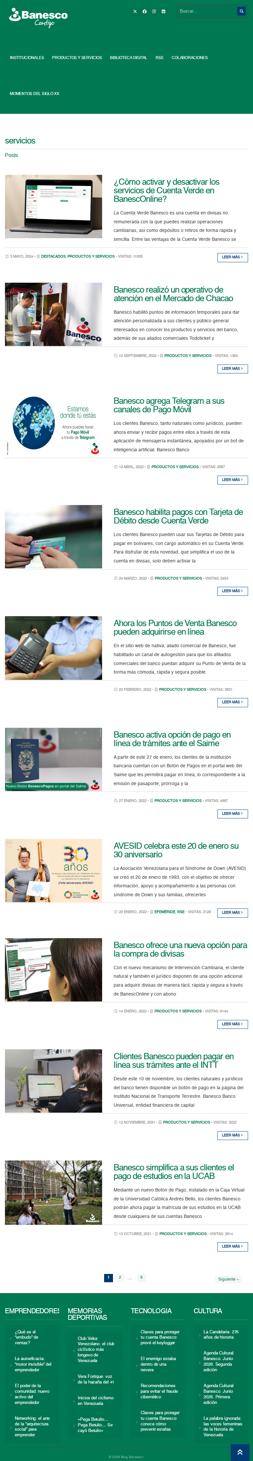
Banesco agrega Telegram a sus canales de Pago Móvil (169, 405)
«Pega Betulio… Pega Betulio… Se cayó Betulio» (95, 1425)
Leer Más (231, 257)
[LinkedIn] (163, 11)
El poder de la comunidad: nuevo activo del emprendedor (32, 1394)
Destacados (53, 257)
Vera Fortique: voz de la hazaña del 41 (96, 1379)
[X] (134, 11)
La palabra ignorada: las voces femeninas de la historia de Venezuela (223, 1427)
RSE (159, 58)
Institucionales (27, 58)
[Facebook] (144, 11)
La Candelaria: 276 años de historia (221, 1335)
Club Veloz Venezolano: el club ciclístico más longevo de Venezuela (96, 1350)
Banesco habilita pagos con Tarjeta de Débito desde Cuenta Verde (178, 516)
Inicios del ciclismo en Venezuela (96, 1401)
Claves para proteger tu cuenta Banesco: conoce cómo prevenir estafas (160, 1421)
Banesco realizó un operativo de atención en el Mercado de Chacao (173, 294)
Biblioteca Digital (128, 58)
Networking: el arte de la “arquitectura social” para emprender (32, 1427)
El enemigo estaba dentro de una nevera (158, 1364)
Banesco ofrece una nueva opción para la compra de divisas (180, 950)
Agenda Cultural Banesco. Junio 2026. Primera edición (218, 1394)
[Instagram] (153, 11)
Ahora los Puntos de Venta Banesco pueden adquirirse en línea (175, 628)
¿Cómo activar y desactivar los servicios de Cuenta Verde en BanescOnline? (166, 191)
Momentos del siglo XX (34, 94)
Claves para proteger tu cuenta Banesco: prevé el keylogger (160, 1338)
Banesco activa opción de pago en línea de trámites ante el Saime (172, 739)
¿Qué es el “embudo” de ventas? (26, 1338)
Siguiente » (228, 1280)
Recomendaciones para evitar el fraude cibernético (159, 1391)
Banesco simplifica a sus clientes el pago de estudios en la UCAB (174, 1172)
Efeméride (165, 912)
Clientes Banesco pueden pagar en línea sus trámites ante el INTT (174, 1061)
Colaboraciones (190, 58)
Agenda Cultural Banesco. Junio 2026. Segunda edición (218, 1361)
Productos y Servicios (77, 58)
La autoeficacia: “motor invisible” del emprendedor (33, 1364)
